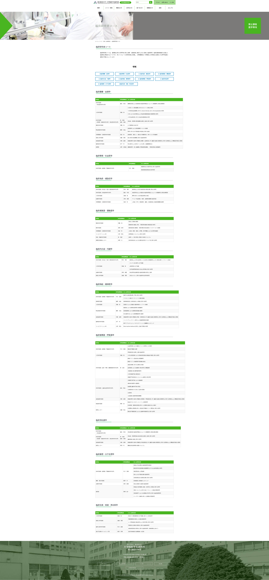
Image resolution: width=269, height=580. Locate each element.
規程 (160, 8)
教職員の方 (150, 8)
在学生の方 (129, 8)
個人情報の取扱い (122, 563)
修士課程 (160, 563)
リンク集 (172, 2)
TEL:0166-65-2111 (131, 557)
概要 (98, 8)
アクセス (158, 2)
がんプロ (170, 8)
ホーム (96, 41)
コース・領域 (108, 8)
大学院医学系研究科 (132, 567)
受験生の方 (119, 8)
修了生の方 (140, 8)
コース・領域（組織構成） (105, 41)
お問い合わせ (165, 2)
